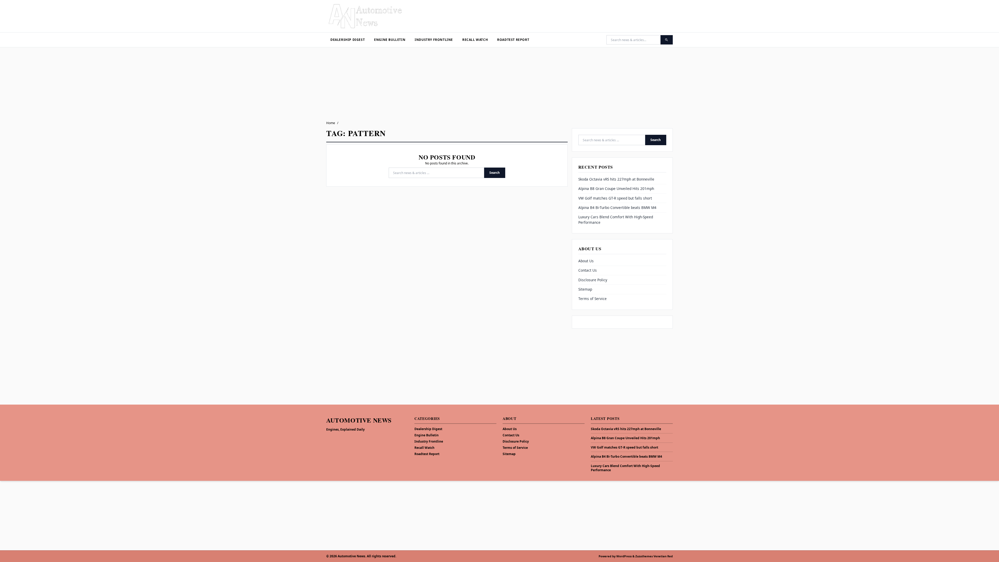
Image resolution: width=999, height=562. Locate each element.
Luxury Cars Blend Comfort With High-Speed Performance (625, 468)
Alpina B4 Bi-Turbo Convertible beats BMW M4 (617, 207)
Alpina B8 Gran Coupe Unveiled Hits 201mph (616, 188)
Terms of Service (592, 298)
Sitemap (585, 289)
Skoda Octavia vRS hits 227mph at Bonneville (616, 179)
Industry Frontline (434, 39)
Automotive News (359, 420)
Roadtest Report (513, 39)
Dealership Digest (347, 39)
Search (494, 172)
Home (330, 123)
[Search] (667, 39)
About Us (586, 260)
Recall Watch (475, 39)
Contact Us (587, 270)
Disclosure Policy (592, 279)
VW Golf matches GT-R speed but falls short (615, 198)
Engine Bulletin (389, 39)
